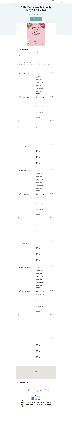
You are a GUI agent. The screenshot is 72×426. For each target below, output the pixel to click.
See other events (36, 19)
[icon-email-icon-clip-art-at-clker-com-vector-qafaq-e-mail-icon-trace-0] (39, 398)
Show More (20, 66)
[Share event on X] (20, 384)
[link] (62, 2)
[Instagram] (36, 398)
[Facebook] (33, 398)
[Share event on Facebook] (18, 384)
